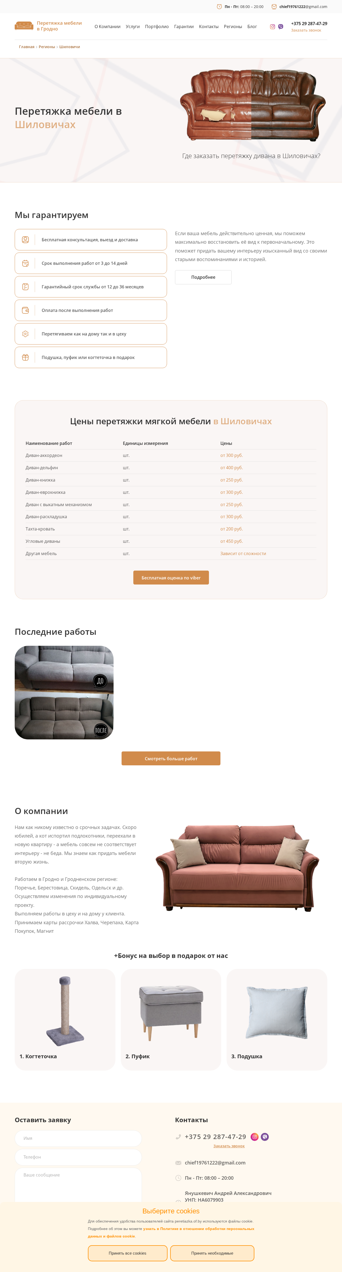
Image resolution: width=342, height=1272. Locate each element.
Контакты (209, 26)
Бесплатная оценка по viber (171, 578)
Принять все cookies (127, 1253)
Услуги (133, 26)
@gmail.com (303, 6)
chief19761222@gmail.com (215, 1162)
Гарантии (184, 26)
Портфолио (157, 26)
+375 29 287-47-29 (309, 23)
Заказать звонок (306, 30)
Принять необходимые (212, 1253)
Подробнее (203, 277)
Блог (252, 26)
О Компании (108, 26)
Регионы (233, 26)
